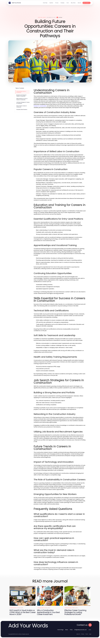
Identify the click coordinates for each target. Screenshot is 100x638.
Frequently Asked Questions (21, 109)
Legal (90, 634)
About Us (78, 634)
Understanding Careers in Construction (21, 92)
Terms (86, 634)
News (66, 629)
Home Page (60, 629)
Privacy (82, 634)
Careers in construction (40, 106)
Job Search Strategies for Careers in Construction (23, 103)
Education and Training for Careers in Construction (21, 95)
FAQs (71, 629)
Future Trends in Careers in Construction (21, 106)
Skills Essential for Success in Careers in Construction (21, 99)
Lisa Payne (60, 17)
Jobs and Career (42, 17)
